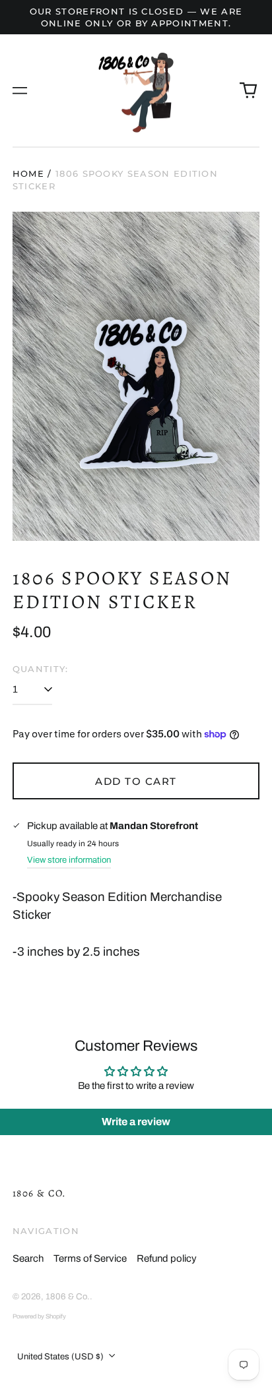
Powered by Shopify (39, 1316)
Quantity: (41, 669)
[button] (249, 90)
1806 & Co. (40, 1193)
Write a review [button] (136, 1121)
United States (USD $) (61, 1356)
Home (28, 173)
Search (28, 1258)
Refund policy (167, 1258)
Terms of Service (90, 1258)
